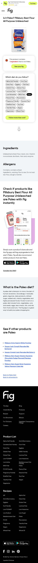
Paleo (29, 94)
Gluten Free (21, 87)
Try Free (32, 3)
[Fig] (10, 10)
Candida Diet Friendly (10, 444)
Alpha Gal (22, 495)
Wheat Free (20, 111)
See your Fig (19, 66)
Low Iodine (6, 462)
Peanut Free (10, 97)
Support (21, 413)
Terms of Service (14, 556)
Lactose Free (10, 91)
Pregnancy (6, 523)
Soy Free (20, 104)
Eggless (17, 84)
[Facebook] (4, 551)
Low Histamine (11, 94)
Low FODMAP (22, 91)
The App (5, 406)
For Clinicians (7, 421)
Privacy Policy (23, 556)
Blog (20, 406)
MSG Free (22, 94)
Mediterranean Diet (9, 516)
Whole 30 (22, 530)
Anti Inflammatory (24, 441)
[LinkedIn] (13, 551)
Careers (5, 425)
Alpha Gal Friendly (12, 81)
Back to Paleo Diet (9, 375)
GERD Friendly (23, 451)
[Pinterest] (18, 551)
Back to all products (10, 377)
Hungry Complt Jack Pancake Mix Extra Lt (20, 352)
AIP (4, 495)
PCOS (5, 520)
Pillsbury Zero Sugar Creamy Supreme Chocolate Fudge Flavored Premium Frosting (18, 358)
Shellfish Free (10, 104)
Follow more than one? (17, 117)
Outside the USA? (9, 270)
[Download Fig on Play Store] (22, 543)
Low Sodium (7, 513)
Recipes (5, 413)
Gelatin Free (10, 87)
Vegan (20, 107)
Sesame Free (25, 101)
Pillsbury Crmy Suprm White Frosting (18, 343)
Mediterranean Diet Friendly (25, 462)
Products (22, 409)
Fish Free (26, 84)
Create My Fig (7, 409)
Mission (21, 417)
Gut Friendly (7, 506)
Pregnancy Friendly (12, 101)
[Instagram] (8, 551)
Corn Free (24, 81)
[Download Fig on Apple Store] (9, 543)
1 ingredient (14, 61)
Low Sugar (22, 513)
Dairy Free (9, 84)
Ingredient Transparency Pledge (26, 422)
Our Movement (8, 417)
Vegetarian (10, 111)
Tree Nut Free (10, 107)
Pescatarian (21, 97)
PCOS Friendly (7, 469)
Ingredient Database (8, 560)
